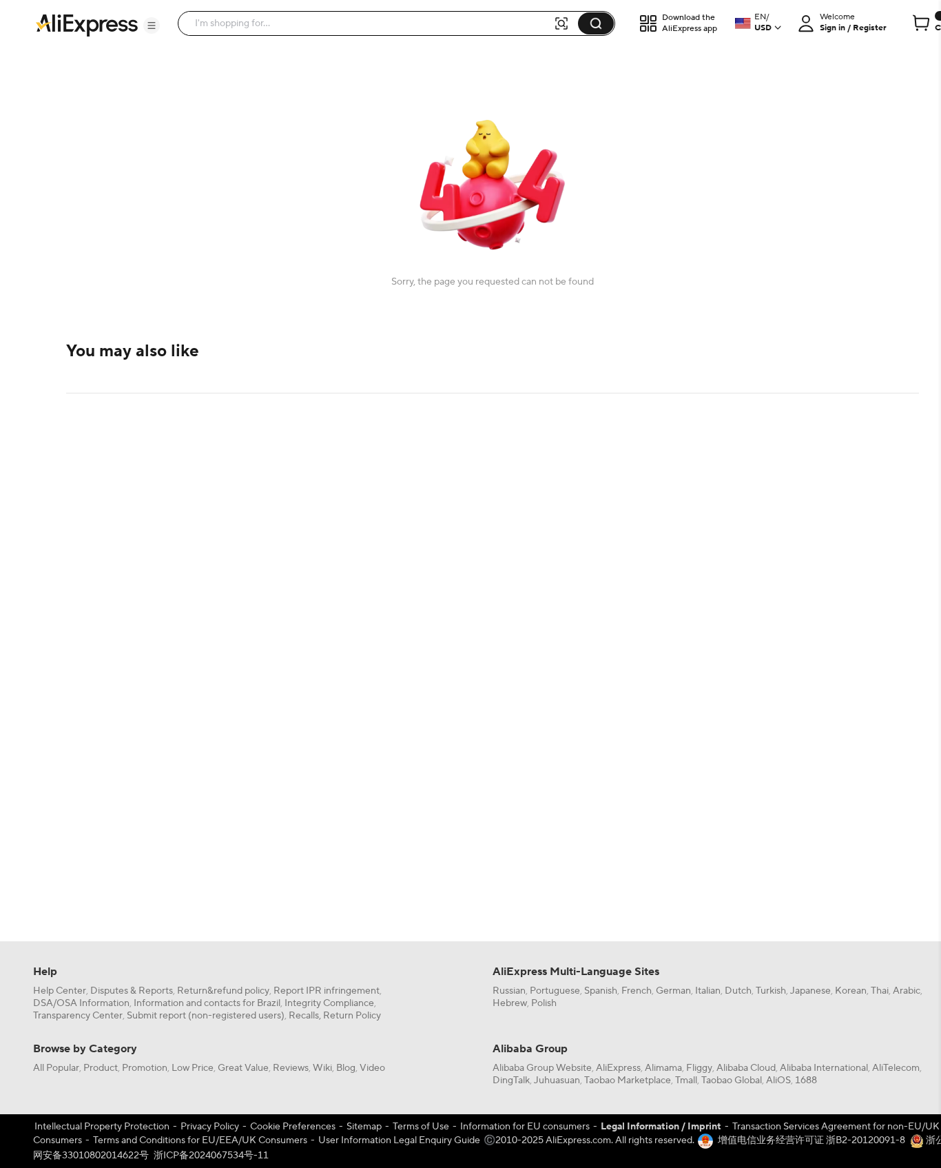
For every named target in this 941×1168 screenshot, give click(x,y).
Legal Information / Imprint (661, 1126)
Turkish (771, 991)
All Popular (56, 1068)
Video (372, 1068)
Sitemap (364, 1126)
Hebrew (510, 1003)
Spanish (600, 991)
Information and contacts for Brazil (207, 1003)
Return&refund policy (223, 991)
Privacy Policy (209, 1126)
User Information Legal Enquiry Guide (399, 1140)
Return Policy (352, 1016)
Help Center (59, 991)
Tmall (686, 1080)
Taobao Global (731, 1080)
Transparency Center (78, 1016)
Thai (880, 991)
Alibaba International (824, 1068)
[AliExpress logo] (87, 24)
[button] (151, 25)
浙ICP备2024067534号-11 (211, 1155)
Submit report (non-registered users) (206, 1016)
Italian (708, 991)
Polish (544, 1003)
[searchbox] (370, 23)
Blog (345, 1068)
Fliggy (699, 1068)
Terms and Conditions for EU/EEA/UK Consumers (200, 1140)
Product (100, 1068)
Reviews (291, 1068)
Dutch (738, 991)
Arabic (906, 991)
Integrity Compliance (329, 1003)
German (673, 991)
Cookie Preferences (292, 1126)
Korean (851, 991)
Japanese (810, 991)
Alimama (663, 1068)
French (636, 991)
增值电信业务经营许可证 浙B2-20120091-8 (811, 1140)
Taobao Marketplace (627, 1080)
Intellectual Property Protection (101, 1126)
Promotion (144, 1068)
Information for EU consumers (525, 1126)
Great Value (243, 1068)
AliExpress (618, 1068)
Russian (509, 991)
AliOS (778, 1080)
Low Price (193, 1068)
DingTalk (511, 1080)
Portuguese (555, 991)
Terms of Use (421, 1126)
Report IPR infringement (326, 991)
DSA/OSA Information (81, 1003)
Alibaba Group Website (542, 1068)
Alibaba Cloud (746, 1068)
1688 (806, 1080)
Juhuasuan (557, 1080)
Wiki (322, 1068)
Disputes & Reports (131, 991)
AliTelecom (896, 1068)
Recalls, (305, 1016)
